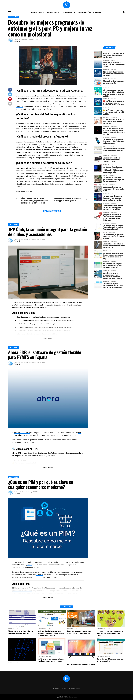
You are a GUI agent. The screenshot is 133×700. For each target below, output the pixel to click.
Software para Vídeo (84, 12)
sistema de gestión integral (36, 453)
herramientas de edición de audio (71, 176)
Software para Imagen (53, 12)
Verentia (39, 575)
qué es (29, 565)
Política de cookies (74, 688)
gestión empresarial (22, 432)
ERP (79, 432)
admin (18, 41)
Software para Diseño (37, 12)
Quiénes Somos (97, 12)
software (19, 106)
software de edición (45, 168)
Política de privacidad (59, 688)
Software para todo (69, 12)
